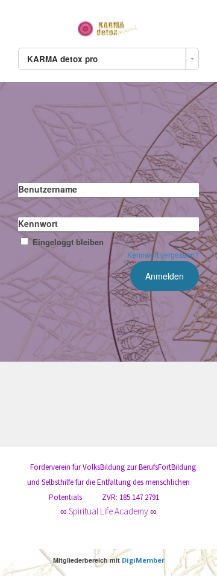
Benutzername (47, 189)
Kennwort (38, 223)
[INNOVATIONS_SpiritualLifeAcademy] (108, 26)
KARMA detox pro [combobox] (62, 59)
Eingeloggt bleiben (68, 242)
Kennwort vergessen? (163, 254)
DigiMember (143, 560)
